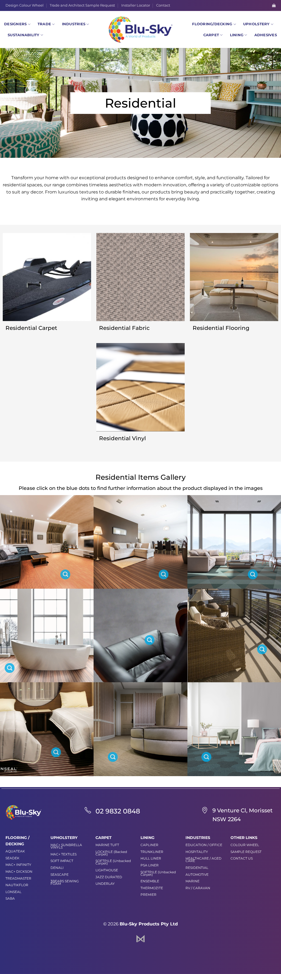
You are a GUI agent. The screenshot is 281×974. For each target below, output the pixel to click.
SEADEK (12, 858)
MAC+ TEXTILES (63, 854)
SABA (10, 898)
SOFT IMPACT (61, 861)
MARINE (192, 881)
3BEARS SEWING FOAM (64, 882)
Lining (237, 35)
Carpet (211, 35)
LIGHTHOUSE (106, 870)
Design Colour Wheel (24, 5)
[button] (274, 5)
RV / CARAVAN (198, 888)
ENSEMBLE (149, 881)
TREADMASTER (18, 878)
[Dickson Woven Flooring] (253, 574)
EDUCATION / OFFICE (204, 845)
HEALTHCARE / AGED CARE (203, 859)
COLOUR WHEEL (245, 845)
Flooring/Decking (212, 24)
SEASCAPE (59, 874)
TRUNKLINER (151, 852)
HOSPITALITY (197, 852)
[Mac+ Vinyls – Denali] (149, 640)
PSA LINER (149, 865)
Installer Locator (135, 5)
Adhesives (265, 35)
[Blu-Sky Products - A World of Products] (140, 29)
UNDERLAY (105, 884)
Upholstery (256, 24)
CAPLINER (149, 845)
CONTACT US (242, 858)
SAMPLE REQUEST (246, 852)
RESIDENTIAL (197, 868)
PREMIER (148, 894)
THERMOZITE (151, 888)
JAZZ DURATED (108, 877)
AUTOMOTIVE (197, 874)
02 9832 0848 (117, 811)
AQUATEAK (15, 851)
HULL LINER (150, 858)
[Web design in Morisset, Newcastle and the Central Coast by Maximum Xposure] (140, 938)
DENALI (57, 868)
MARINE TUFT (107, 845)
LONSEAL (13, 892)
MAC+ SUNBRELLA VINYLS (66, 846)
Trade (44, 24)
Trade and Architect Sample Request (82, 5)
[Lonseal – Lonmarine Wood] (56, 752)
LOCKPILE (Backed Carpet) (111, 853)
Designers (15, 24)
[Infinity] (262, 649)
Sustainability (24, 35)
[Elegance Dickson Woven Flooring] (206, 757)
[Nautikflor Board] (65, 574)
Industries (74, 24)
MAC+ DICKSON (18, 871)
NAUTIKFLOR (16, 885)
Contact (163, 5)
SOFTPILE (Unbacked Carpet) (113, 862)
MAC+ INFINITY (18, 865)
